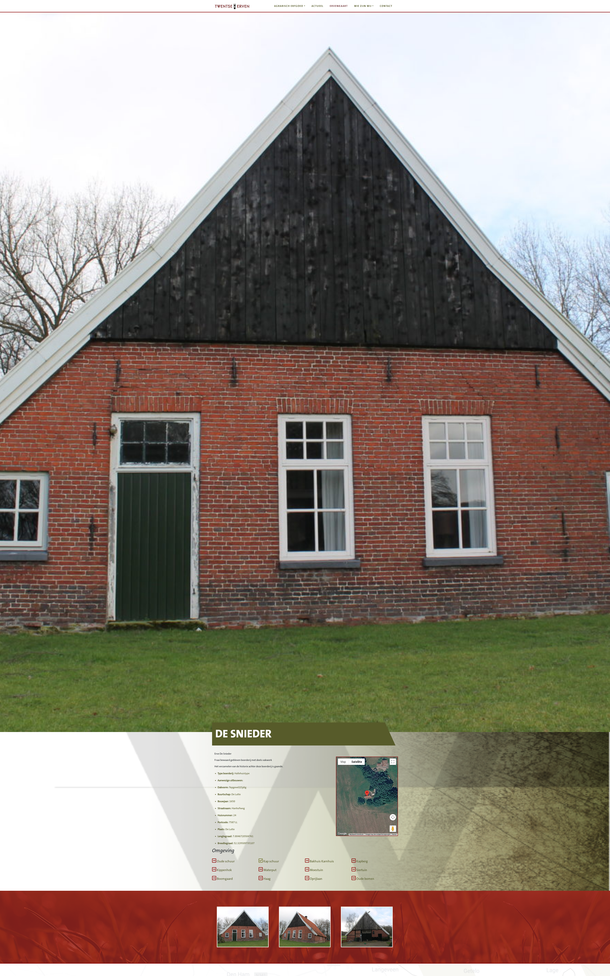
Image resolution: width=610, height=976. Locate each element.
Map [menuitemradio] (343, 761)
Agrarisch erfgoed (288, 6)
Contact (386, 6)
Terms (394, 834)
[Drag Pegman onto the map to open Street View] (393, 829)
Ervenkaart (339, 6)
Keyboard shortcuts (356, 834)
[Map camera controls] (393, 817)
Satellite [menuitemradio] (356, 761)
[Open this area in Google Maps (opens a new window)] (342, 834)
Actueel (317, 6)
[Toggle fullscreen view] (393, 762)
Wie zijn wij (363, 6)
